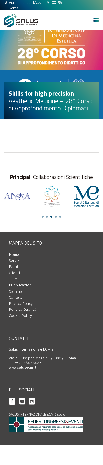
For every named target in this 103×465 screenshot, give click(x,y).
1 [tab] (43, 217)
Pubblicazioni (21, 285)
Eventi (14, 266)
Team (13, 279)
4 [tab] (56, 217)
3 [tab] (51, 217)
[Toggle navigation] (96, 20)
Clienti (14, 273)
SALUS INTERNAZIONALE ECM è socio (37, 414)
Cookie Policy (20, 315)
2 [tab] (47, 217)
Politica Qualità (22, 309)
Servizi (14, 260)
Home (14, 254)
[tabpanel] (17, 196)
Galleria (15, 291)
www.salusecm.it (22, 367)
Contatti (16, 297)
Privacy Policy (21, 303)
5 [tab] (60, 217)
